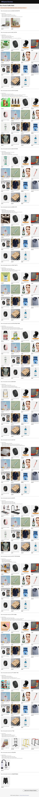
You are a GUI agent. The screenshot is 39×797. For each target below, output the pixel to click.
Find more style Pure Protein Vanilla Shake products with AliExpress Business (13, 7)
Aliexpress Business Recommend (24, 795)
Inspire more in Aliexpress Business (30, 790)
